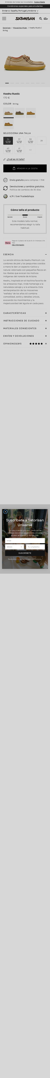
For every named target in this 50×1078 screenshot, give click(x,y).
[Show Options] (21, 546)
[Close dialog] (5, 512)
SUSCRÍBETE (25, 553)
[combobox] (13, 546)
